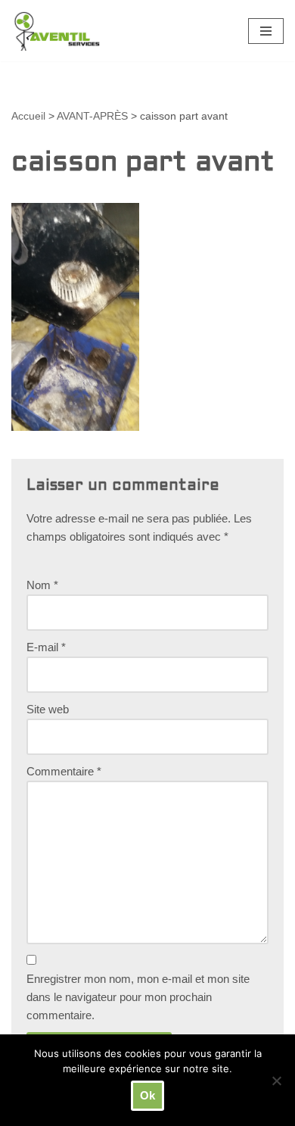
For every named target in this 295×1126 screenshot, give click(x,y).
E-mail (46, 647)
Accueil (28, 116)
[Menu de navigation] (266, 31)
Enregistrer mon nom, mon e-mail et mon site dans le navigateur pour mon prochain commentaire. (138, 997)
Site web (47, 709)
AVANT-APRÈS (92, 116)
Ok (147, 1095)
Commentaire (63, 771)
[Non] (276, 1080)
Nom (42, 585)
